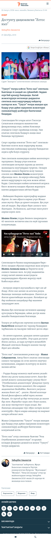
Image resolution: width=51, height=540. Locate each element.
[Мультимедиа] (15, 537)
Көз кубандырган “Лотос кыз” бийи (22, 234)
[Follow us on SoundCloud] (32, 508)
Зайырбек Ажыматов (10, 30)
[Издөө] (35, 537)
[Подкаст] (9, 514)
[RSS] (3, 514)
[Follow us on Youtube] (15, 508)
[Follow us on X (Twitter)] (9, 508)
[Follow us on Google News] (26, 508)
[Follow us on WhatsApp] (44, 508)
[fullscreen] (47, 254)
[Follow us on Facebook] (3, 508)
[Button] (44, 40)
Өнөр (4, 15)
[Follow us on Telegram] (21, 508)
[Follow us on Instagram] (38, 508)
